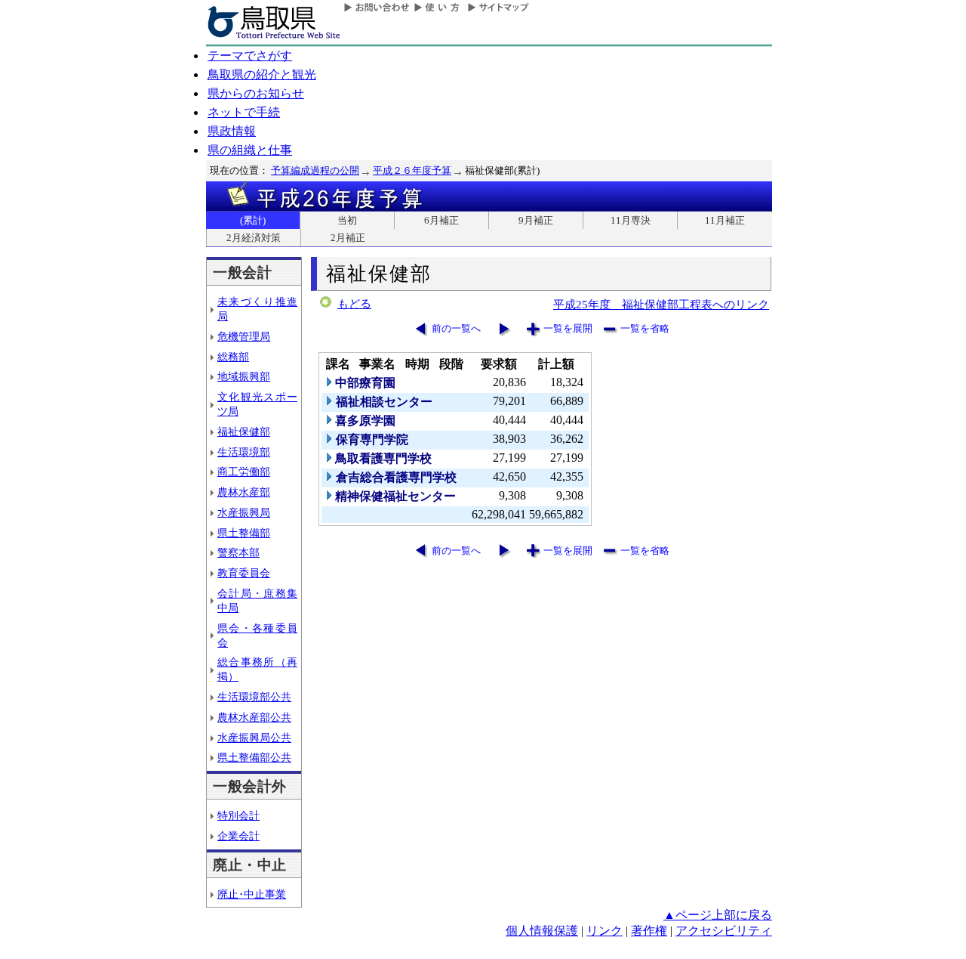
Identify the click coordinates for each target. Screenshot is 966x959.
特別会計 (238, 815)
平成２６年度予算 (412, 170)
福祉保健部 (243, 431)
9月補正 (535, 220)
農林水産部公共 (254, 717)
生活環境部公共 (254, 697)
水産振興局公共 (254, 738)
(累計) (253, 220)
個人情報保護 (542, 930)
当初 (347, 220)
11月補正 (725, 220)
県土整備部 (243, 533)
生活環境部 (243, 452)
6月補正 (441, 220)
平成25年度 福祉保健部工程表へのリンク (661, 304)
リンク (604, 930)
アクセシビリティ (723, 930)
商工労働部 (243, 472)
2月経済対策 (253, 237)
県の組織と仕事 (250, 150)
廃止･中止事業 (251, 894)
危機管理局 (243, 336)
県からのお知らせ (256, 93)
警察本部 (238, 552)
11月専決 (631, 220)
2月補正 (348, 237)
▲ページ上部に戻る (717, 914)
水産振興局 (243, 512)
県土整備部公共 (254, 757)
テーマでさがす (250, 55)
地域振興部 (243, 376)
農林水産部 (243, 492)
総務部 (233, 357)
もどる (354, 304)
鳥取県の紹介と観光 (262, 74)
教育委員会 (243, 573)
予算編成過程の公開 (315, 170)
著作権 (649, 930)
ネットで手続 (244, 112)
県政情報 (232, 131)
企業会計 (238, 836)
